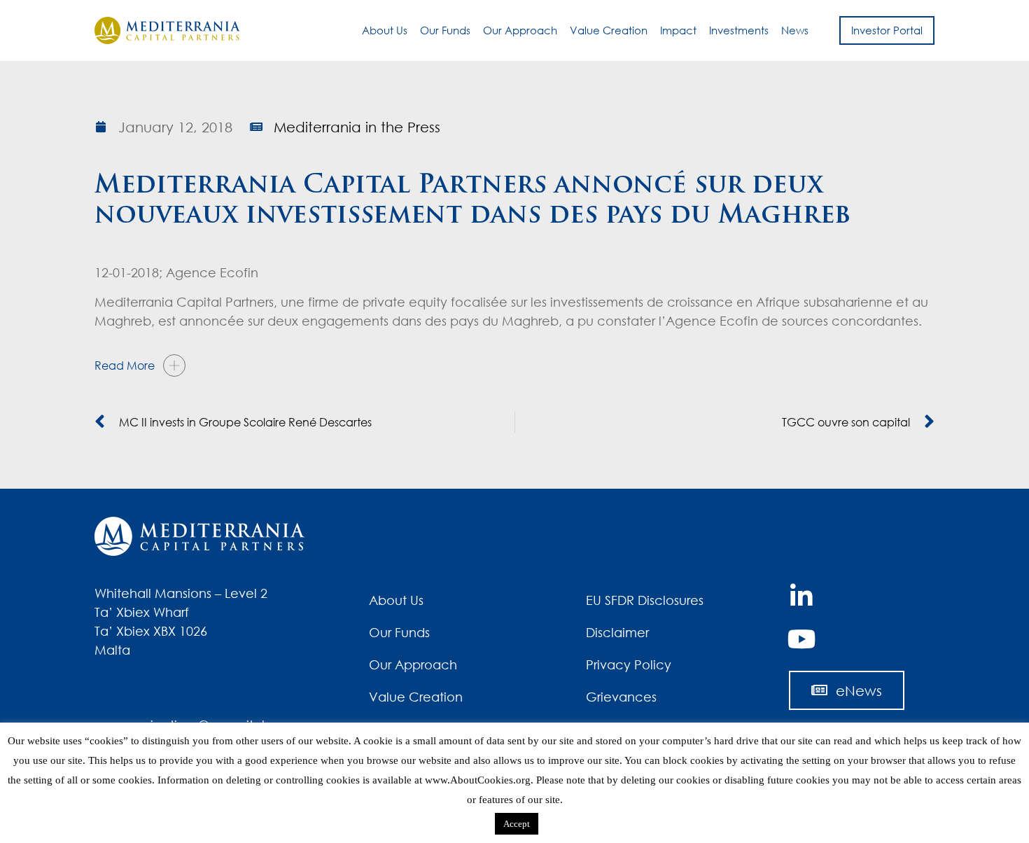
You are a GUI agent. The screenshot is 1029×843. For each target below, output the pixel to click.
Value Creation (609, 30)
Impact (678, 30)
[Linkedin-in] (801, 596)
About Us (384, 30)
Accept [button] (516, 823)
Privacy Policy (628, 664)
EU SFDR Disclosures (645, 600)
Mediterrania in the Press (357, 126)
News (794, 30)
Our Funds (445, 30)
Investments (739, 30)
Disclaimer (617, 632)
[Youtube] (801, 639)
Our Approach (520, 30)
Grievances (621, 696)
